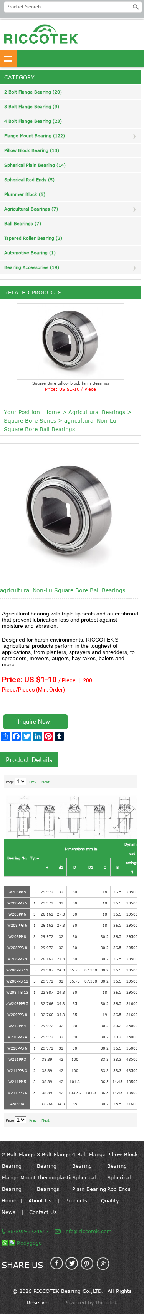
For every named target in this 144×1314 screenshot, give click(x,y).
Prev (32, 781)
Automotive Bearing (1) (30, 252)
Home (52, 412)
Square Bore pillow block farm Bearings (70, 383)
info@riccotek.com (88, 1231)
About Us (39, 1200)
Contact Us (43, 1212)
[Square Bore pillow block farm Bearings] (70, 341)
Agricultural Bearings (96, 412)
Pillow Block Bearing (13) (31, 150)
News (8, 1212)
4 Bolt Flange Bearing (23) (33, 121)
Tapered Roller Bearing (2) (33, 238)
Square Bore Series (30, 420)
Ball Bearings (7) (22, 223)
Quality (110, 1200)
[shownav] (8, 58)
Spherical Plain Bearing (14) (35, 164)
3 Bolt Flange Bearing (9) (31, 106)
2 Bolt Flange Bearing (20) (33, 91)
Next (45, 781)
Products (76, 1200)
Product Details (29, 759)
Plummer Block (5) (24, 194)
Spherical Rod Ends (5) (29, 179)
